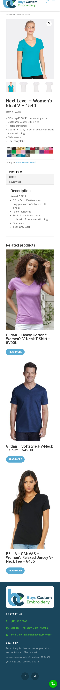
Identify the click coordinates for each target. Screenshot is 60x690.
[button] (49, 23)
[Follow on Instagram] (35, 676)
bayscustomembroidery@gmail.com (23, 657)
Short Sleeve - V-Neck (26, 162)
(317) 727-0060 (19, 621)
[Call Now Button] (53, 684)
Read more (15, 352)
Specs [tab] (12, 176)
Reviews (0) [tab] (15, 181)
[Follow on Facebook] (25, 676)
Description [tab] (15, 171)
